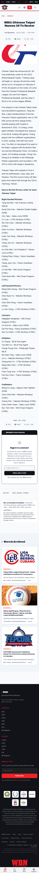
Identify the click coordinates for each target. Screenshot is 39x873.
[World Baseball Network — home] (5, 7)
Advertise (5, 842)
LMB (3, 721)
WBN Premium (17, 780)
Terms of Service (26, 838)
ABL (3, 752)
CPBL (3, 749)
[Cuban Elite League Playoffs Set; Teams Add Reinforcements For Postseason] (19, 565)
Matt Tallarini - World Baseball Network (14, 580)
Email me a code (19, 473)
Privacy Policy (15, 838)
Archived (6, 493)
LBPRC (4, 746)
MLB (3, 712)
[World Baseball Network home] (19, 863)
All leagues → (7, 730)
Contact (12, 842)
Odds (19, 834)
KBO (3, 727)
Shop (14, 834)
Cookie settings (21, 842)
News (3, 16)
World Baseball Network (20, 493)
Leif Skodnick (10, 32)
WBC (3, 715)
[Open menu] (35, 7)
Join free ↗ (7, 510)
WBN (5, 692)
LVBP (3, 743)
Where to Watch (28, 834)
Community (5, 838)
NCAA (4, 718)
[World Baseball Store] (29, 7)
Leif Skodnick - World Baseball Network (14, 621)
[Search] (19, 7)
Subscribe (19, 776)
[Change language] (24, 7)
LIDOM (4, 740)
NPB (3, 724)
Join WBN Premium (25, 477)
